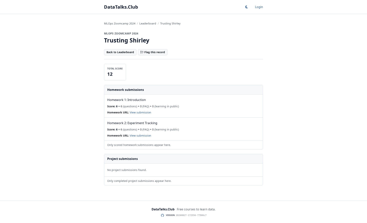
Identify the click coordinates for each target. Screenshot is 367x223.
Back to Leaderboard (120, 52)
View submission (140, 112)
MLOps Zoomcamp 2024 (119, 23)
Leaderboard (147, 23)
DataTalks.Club (121, 7)
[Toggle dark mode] (247, 7)
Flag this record (154, 52)
